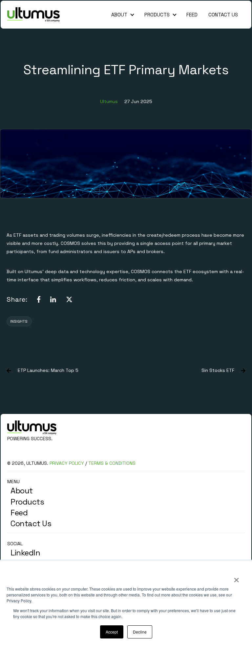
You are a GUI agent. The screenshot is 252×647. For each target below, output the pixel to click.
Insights (19, 321)
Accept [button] (112, 632)
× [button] (236, 578)
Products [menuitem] (27, 502)
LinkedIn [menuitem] (25, 553)
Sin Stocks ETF (217, 370)
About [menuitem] (21, 490)
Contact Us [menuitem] (30, 523)
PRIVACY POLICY (67, 463)
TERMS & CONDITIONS (112, 463)
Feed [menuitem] (19, 512)
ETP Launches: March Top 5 (48, 370)
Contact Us (223, 14)
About (119, 14)
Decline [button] (140, 632)
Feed (192, 14)
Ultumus (109, 101)
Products (157, 14)
